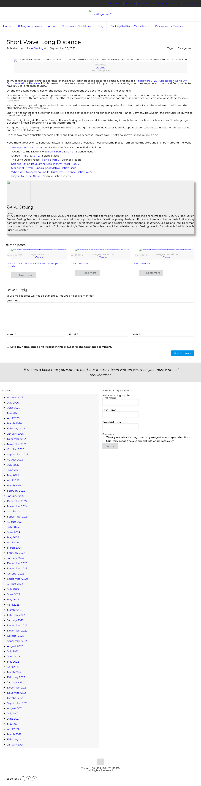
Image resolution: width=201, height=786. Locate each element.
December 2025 (17, 438)
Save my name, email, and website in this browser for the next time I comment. (61, 346)
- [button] (22, 779)
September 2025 (17, 454)
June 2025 (13, 470)
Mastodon (189, 3)
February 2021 (15, 739)
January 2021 (15, 744)
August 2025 (15, 459)
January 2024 (15, 558)
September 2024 (17, 516)
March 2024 (14, 547)
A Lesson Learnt (80, 263)
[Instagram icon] (105, 775)
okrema (100, 67)
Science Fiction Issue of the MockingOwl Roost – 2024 (45, 163)
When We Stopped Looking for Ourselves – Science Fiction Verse (52, 172)
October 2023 (15, 573)
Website (137, 334)
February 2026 (16, 428)
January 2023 (15, 620)
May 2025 (13, 475)
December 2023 (17, 563)
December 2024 (17, 501)
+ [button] (29, 779)
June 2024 (13, 532)
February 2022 (16, 677)
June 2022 (13, 656)
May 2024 (13, 537)
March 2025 (14, 485)
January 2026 (15, 433)
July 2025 (13, 464)
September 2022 (17, 641)
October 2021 (15, 698)
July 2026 (13, 402)
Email (73, 334)
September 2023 (17, 578)
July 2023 (13, 589)
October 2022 (15, 635)
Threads (176, 3)
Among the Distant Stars (27, 147)
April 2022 (13, 666)
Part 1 (51, 151)
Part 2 (59, 151)
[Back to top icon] (100, 762)
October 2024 (15, 511)
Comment (14, 300)
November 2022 (17, 630)
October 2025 (15, 449)
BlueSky (130, 3)
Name (11, 334)
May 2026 (13, 413)
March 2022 (14, 672)
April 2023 (13, 604)
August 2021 (14, 708)
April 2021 (13, 729)
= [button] (34, 779)
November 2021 (17, 692)
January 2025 (15, 495)
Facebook (116, 3)
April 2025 (13, 480)
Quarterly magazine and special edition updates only (140, 440)
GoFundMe (161, 3)
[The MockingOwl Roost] (100, 14)
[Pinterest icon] (102, 775)
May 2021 (12, 723)
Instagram (144, 3)
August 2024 (15, 521)
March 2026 (14, 423)
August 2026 (15, 397)
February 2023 (16, 615)
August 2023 (15, 584)
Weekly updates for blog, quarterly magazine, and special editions (148, 437)
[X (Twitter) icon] (99, 775)
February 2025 (16, 490)
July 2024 (13, 527)
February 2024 (16, 552)
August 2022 (15, 646)
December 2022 (17, 625)
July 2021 (12, 713)
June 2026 (13, 407)
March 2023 (14, 609)
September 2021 (17, 703)
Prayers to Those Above (26, 176)
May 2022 (13, 661)
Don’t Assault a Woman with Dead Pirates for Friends (33, 265)
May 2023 (13, 599)
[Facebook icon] (95, 775)
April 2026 (13, 418)
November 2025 (17, 444)
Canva (39, 257)
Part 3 (69, 151)
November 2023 (17, 568)
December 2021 (17, 687)
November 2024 (17, 506)
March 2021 (14, 734)
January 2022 (15, 682)
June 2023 (13, 594)
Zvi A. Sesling (35, 48)
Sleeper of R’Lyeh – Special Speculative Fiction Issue (43, 167)
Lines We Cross (143, 263)
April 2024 (13, 542)
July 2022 (13, 651)
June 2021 (13, 718)
